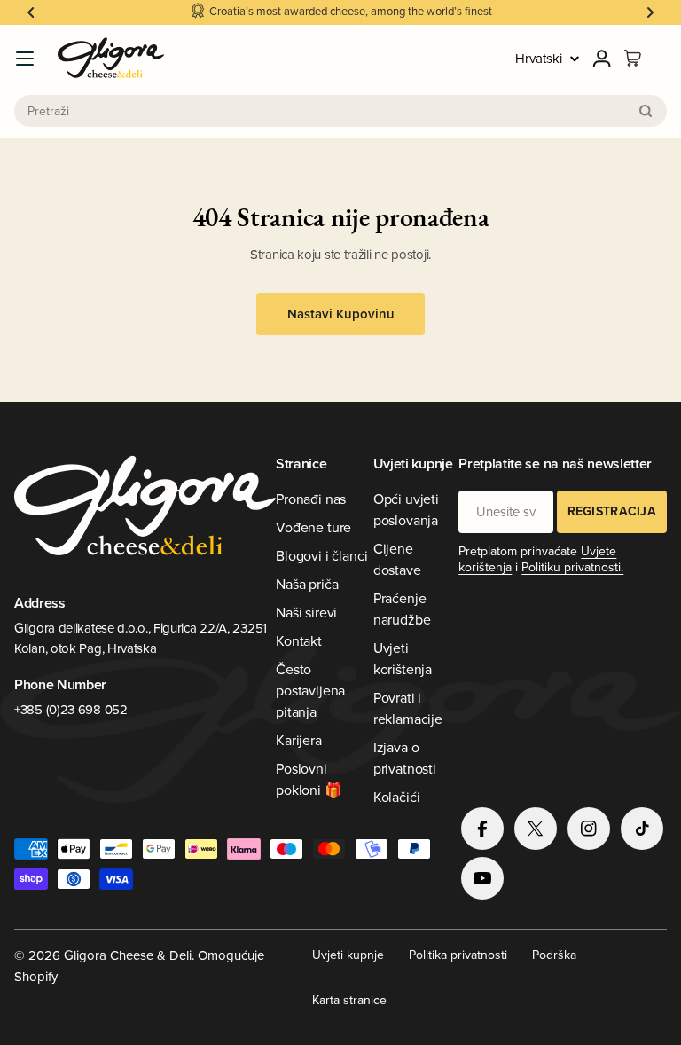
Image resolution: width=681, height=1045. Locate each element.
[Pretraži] (645, 111)
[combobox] (340, 111)
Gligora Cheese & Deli (128, 955)
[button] (31, 12)
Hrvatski (538, 58)
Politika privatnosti (458, 954)
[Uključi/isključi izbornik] (24, 58)
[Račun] (602, 58)
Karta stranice (349, 1000)
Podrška (554, 954)
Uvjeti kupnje (348, 954)
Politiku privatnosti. (572, 567)
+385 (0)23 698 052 (71, 709)
